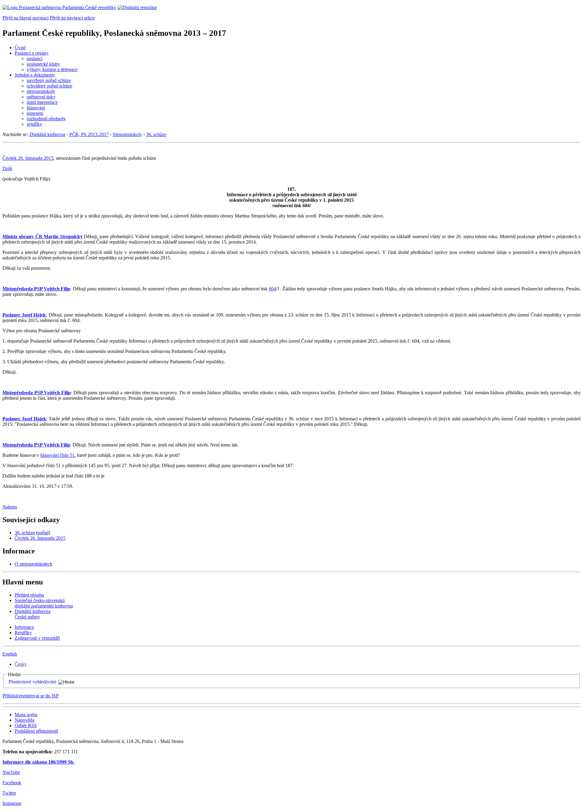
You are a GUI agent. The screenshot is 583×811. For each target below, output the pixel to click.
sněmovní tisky (41, 96)
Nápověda (24, 720)
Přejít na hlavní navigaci (25, 17)
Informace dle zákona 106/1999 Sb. (38, 762)
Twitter (9, 793)
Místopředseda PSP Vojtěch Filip (36, 288)
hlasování (36, 107)
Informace (24, 627)
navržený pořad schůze (49, 80)
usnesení (35, 113)
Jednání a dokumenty (35, 74)
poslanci (35, 58)
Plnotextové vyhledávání (32, 681)
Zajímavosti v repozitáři (37, 638)
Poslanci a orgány (32, 53)
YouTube (11, 772)
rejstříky (34, 124)
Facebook (11, 782)
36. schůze (156, 134)
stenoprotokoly (41, 91)
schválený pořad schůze (49, 85)
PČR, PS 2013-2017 (89, 134)
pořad (43, 532)
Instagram (11, 803)
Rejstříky (23, 632)
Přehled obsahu (29, 594)
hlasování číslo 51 (57, 455)
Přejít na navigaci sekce (72, 17)
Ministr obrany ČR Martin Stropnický (42, 236)
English (9, 653)
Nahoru (9, 506)
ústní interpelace (42, 102)
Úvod (20, 47)
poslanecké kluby (43, 64)
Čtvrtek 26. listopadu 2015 (27, 158)
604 (272, 288)
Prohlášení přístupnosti (36, 731)
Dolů (7, 168)
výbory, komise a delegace (52, 69)
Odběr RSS (26, 725)
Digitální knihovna (47, 134)
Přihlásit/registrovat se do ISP (30, 695)
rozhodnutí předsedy (46, 118)
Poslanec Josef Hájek (24, 314)
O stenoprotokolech (33, 563)
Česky (21, 664)
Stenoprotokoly (127, 134)
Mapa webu (26, 714)
